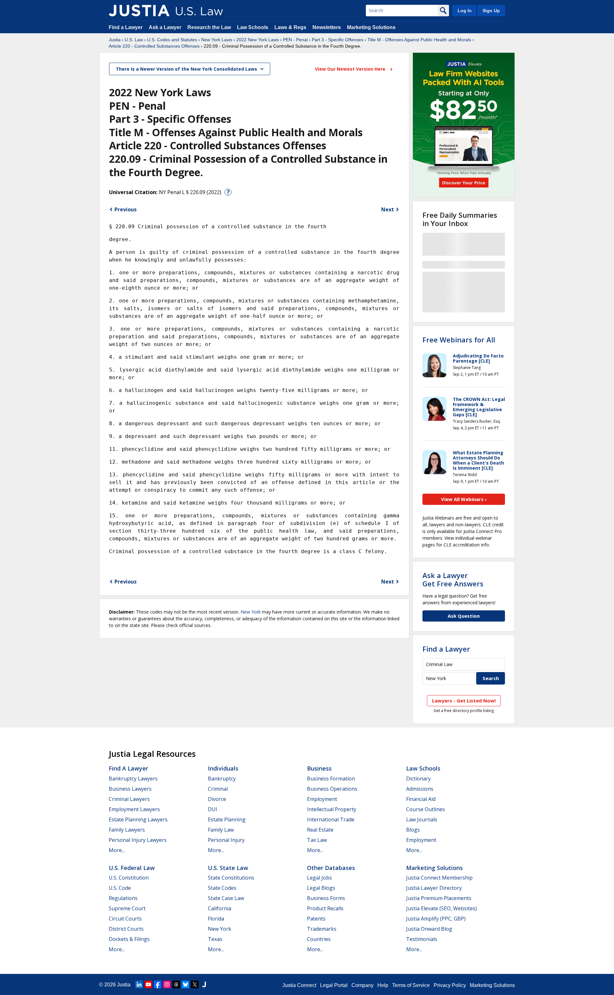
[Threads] (176, 984)
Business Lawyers (130, 788)
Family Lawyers (127, 829)
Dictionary (418, 778)
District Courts (126, 928)
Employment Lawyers (134, 809)
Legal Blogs (321, 887)
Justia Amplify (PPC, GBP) (436, 918)
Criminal (218, 788)
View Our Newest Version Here (351, 69)
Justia (115, 39)
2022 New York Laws (257, 39)
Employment (322, 799)
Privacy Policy (450, 985)
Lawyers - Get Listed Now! (464, 700)
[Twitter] (195, 984)
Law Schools (252, 27)
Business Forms (326, 898)
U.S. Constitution (129, 877)
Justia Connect (299, 985)
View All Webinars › (464, 499)
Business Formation (331, 778)
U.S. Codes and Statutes (172, 39)
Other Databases (331, 868)
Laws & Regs (290, 27)
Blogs (413, 829)
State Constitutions (231, 877)
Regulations (123, 898)
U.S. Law (134, 39)
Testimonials (421, 939)
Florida (216, 918)
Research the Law (209, 27)
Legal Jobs (319, 877)
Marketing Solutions (371, 27)
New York (250, 612)
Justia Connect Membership (439, 877)
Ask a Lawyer (166, 27)
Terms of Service (411, 985)
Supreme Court (127, 908)
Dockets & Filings (129, 939)
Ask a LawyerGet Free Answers (453, 579)
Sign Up (491, 10)
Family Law (221, 829)
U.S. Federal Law (132, 868)
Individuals (223, 768)
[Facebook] (157, 984)
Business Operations (332, 788)
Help (382, 985)
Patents (316, 918)
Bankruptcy (222, 778)
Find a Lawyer (126, 27)
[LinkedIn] (139, 984)
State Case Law (226, 898)
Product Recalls (325, 908)
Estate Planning (227, 819)
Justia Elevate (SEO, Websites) (441, 908)
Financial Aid (421, 799)
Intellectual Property (331, 809)
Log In (465, 10)
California (219, 908)
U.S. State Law (228, 868)
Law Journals (421, 819)
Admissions (419, 788)
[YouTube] (148, 984)
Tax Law (317, 839)
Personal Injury (226, 839)
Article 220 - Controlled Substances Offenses (154, 46)
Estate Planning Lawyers (138, 819)
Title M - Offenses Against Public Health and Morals (419, 39)
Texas (215, 939)
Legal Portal (334, 985)
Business (319, 768)
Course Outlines (425, 809)
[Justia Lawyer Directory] (204, 984)
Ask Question (464, 616)
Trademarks (321, 928)
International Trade (330, 819)
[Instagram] (167, 984)
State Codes (222, 887)
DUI (212, 809)
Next (387, 209)
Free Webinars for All (458, 339)
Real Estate (320, 829)
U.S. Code (120, 887)
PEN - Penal (295, 39)
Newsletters (326, 27)
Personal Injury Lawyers (138, 839)
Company (362, 985)
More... (117, 850)
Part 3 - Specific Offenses (337, 39)
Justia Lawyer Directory (434, 887)
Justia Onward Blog (429, 928)
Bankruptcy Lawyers (133, 778)
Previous (125, 209)
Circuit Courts (125, 918)
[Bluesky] (185, 984)
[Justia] (139, 10)
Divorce (217, 799)
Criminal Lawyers (129, 799)
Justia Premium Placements (438, 898)
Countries (319, 939)
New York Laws (216, 39)
